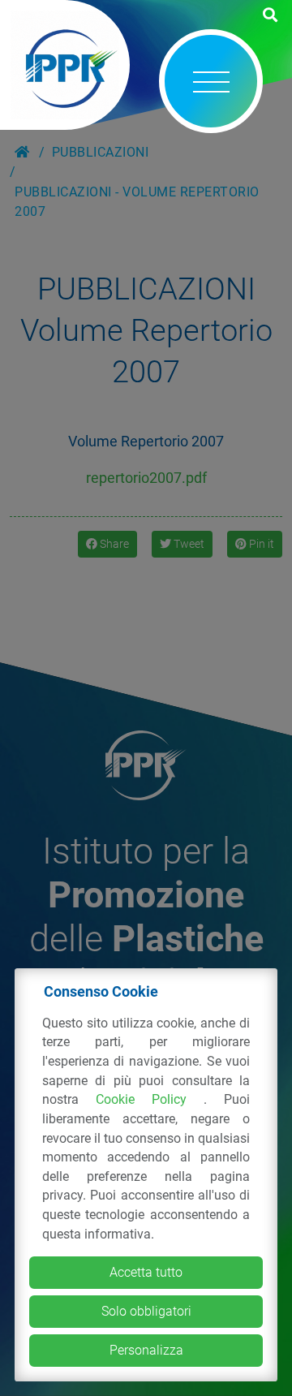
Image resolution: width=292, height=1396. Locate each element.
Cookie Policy (150, 1099)
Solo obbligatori (146, 1311)
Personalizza (146, 1350)
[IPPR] (65, 65)
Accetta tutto (146, 1272)
